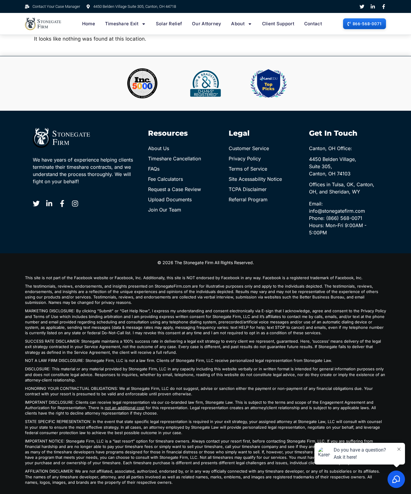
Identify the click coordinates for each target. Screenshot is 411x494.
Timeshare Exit (121, 23)
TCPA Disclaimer (248, 189)
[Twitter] (362, 6)
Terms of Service (248, 169)
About (238, 23)
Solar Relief (169, 23)
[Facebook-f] (383, 6)
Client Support (278, 23)
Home (88, 23)
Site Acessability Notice (255, 179)
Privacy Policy (245, 159)
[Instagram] (75, 203)
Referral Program (248, 199)
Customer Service (249, 148)
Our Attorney (206, 23)
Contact (313, 23)
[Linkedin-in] (372, 6)
